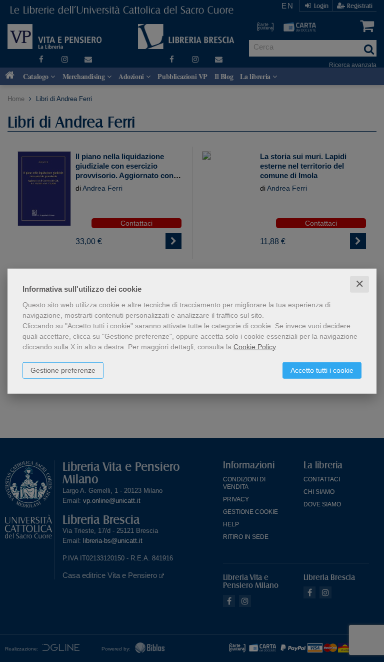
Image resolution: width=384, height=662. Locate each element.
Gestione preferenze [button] (63, 370)
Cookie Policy (255, 347)
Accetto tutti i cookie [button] (322, 370)
